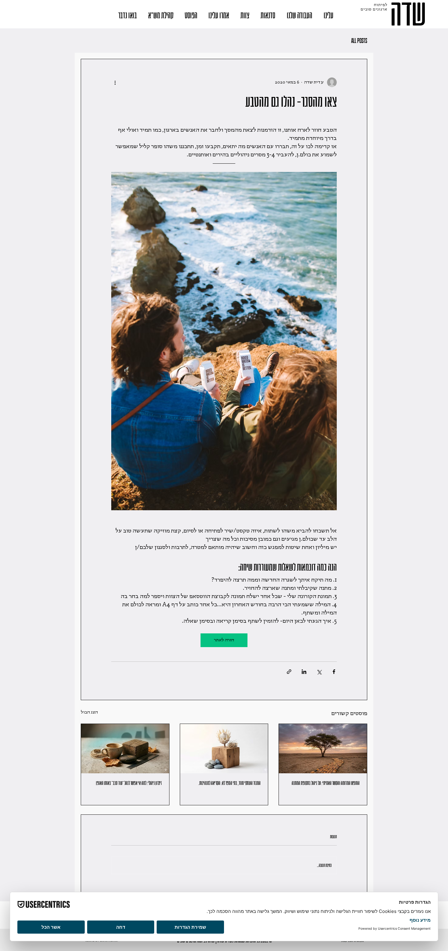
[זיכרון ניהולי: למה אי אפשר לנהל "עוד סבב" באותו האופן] (125, 748)
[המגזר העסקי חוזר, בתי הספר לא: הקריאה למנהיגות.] (224, 748)
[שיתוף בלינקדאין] (304, 672)
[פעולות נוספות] (115, 82)
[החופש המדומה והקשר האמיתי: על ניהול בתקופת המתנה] (323, 748)
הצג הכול (89, 712)
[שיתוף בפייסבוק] (334, 672)
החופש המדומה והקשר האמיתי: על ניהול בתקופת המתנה (326, 783)
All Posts (359, 41)
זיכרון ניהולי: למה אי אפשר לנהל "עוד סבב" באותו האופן (129, 783)
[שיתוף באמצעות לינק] (289, 672)
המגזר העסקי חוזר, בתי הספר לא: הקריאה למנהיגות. (229, 783)
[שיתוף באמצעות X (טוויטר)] (319, 672)
